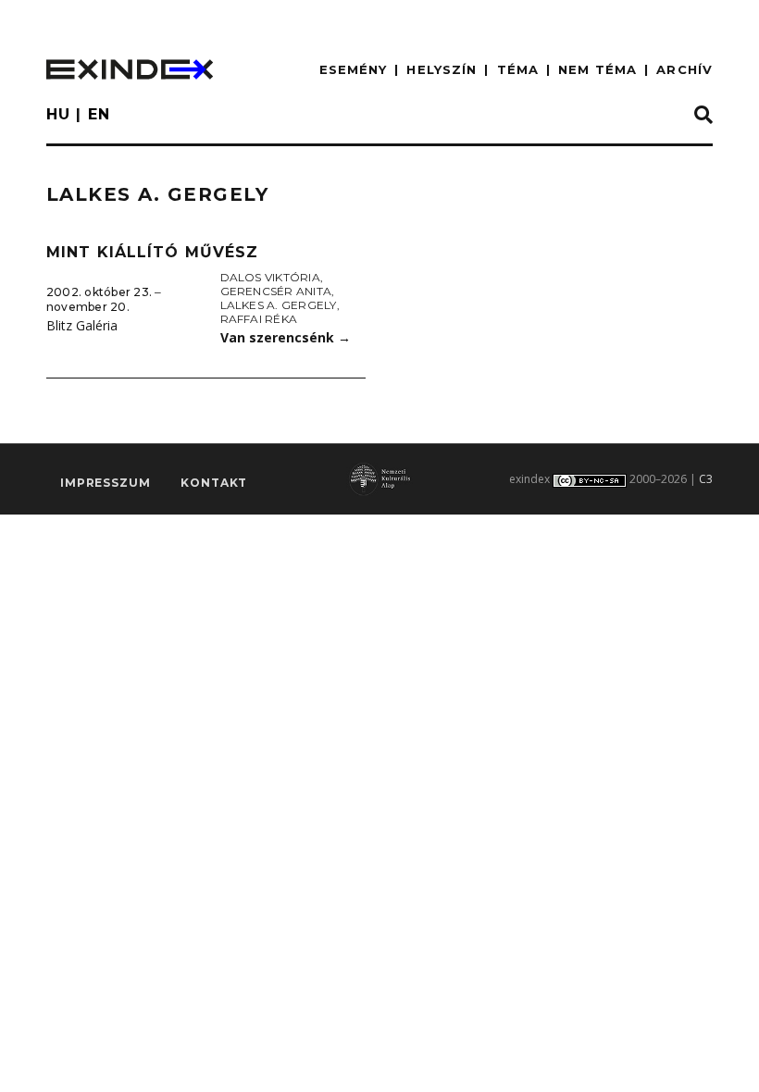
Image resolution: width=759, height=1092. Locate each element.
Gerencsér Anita (276, 291)
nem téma (597, 69)
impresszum (105, 483)
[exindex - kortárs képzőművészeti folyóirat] (129, 69)
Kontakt (213, 483)
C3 (706, 479)
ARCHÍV (684, 69)
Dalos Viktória (270, 277)
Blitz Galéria (82, 325)
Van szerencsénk (285, 337)
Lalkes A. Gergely (278, 305)
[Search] (703, 115)
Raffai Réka (259, 319)
